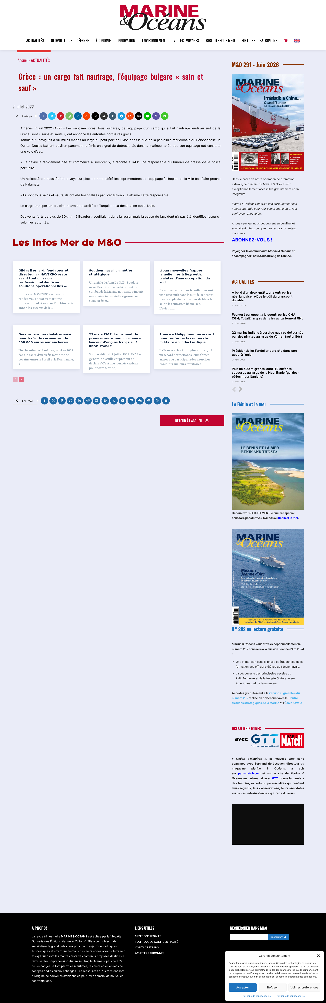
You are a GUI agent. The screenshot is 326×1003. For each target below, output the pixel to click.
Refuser (272, 987)
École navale (293, 703)
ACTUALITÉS (40, 60)
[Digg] (138, 116)
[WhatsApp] (69, 116)
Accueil (23, 60)
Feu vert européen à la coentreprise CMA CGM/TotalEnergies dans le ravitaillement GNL (267, 316)
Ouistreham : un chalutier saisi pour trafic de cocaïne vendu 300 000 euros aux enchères (44, 338)
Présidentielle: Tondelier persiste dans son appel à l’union (264, 352)
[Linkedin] (78, 116)
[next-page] (21, 379)
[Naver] (164, 116)
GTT (275, 778)
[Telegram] (121, 116)
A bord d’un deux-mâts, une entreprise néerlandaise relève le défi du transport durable (262, 296)
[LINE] (147, 116)
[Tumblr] (112, 116)
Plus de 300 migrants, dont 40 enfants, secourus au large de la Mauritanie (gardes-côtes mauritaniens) (265, 372)
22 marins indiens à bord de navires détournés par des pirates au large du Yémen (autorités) (267, 334)
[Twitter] (52, 116)
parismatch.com (249, 773)
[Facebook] (43, 116)
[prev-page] (15, 379)
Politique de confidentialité (257, 995)
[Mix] (130, 116)
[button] (318, 956)
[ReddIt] (86, 116)
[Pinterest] (60, 116)
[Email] (95, 116)
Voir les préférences (304, 987)
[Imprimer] (104, 116)
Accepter (242, 987)
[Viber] (156, 116)
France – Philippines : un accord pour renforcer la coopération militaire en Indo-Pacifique (186, 338)
